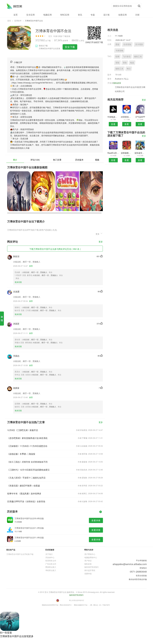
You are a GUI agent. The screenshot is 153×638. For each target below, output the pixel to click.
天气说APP (140, 116)
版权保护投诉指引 (91, 567)
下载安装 (66, 36)
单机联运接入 (50, 570)
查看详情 (95, 520)
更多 (101, 242)
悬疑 (117, 44)
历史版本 (79, 159)
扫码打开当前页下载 (94, 42)
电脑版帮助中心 (90, 557)
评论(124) (35, 159)
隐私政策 (117, 82)
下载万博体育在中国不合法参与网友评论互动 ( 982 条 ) (55, 248)
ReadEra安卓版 (113, 152)
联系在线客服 (141, 575)
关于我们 (49, 554)
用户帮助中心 (89, 554)
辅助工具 (138, 56)
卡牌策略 (119, 50)
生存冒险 (127, 44)
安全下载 (70, 47)
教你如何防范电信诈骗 (138, 579)
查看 (113, 124)
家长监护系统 (89, 570)
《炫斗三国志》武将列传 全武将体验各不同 (27, 461)
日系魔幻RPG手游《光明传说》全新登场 (26, 501)
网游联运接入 (50, 567)
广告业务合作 (50, 564)
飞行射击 (127, 56)
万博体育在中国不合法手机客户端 (19, 554)
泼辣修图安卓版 (126, 152)
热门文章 (57, 159)
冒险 (117, 62)
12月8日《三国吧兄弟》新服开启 (22, 430)
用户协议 (88, 560)
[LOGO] (14, 6)
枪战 (132, 62)
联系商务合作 (50, 560)
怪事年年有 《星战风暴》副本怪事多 (24, 493)
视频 (97, 159)
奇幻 (129, 68)
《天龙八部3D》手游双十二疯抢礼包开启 (26, 477)
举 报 (2, 318)
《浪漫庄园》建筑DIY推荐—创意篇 (23, 485)
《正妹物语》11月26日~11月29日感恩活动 (27, 445)
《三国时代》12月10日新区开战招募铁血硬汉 (28, 469)
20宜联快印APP (126, 116)
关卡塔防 (139, 44)
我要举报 (88, 573)
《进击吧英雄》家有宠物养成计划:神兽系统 (27, 437)
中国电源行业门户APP (113, 116)
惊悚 (117, 56)
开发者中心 (49, 557)
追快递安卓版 (140, 152)
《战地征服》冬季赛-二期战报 (21, 453)
